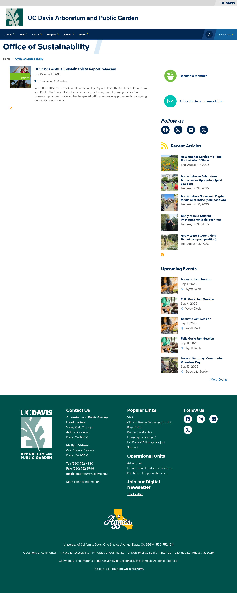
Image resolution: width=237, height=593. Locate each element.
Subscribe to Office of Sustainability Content (11, 108)
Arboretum (134, 463)
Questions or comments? (39, 552)
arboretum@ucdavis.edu (91, 473)
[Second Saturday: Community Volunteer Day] (169, 364)
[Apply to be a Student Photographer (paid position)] (169, 222)
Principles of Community (108, 552)
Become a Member (140, 432)
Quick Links (224, 34)
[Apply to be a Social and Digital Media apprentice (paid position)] (169, 202)
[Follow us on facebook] (165, 130)
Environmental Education (52, 81)
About (8, 34)
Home (6, 59)
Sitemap (165, 552)
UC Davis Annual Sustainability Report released (75, 69)
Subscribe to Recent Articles (162, 254)
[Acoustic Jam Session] (169, 285)
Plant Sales (134, 427)
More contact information (82, 481)
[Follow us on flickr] (191, 130)
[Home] (15, 17)
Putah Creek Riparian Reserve (147, 473)
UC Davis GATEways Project (146, 442)
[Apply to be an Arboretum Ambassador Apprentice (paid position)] (169, 182)
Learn (35, 34)
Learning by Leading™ (141, 437)
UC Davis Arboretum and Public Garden (83, 17)
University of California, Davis (82, 544)
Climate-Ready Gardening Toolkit (149, 422)
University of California (142, 552)
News (82, 34)
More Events (219, 379)
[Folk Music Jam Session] (169, 305)
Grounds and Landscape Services (149, 468)
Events (67, 34)
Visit (22, 34)
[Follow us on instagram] (178, 130)
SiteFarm (137, 568)
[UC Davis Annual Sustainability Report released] (20, 77)
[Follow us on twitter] (204, 130)
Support (51, 34)
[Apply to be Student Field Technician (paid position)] (169, 241)
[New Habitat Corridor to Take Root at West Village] (169, 162)
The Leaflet (135, 494)
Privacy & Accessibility (74, 552)
